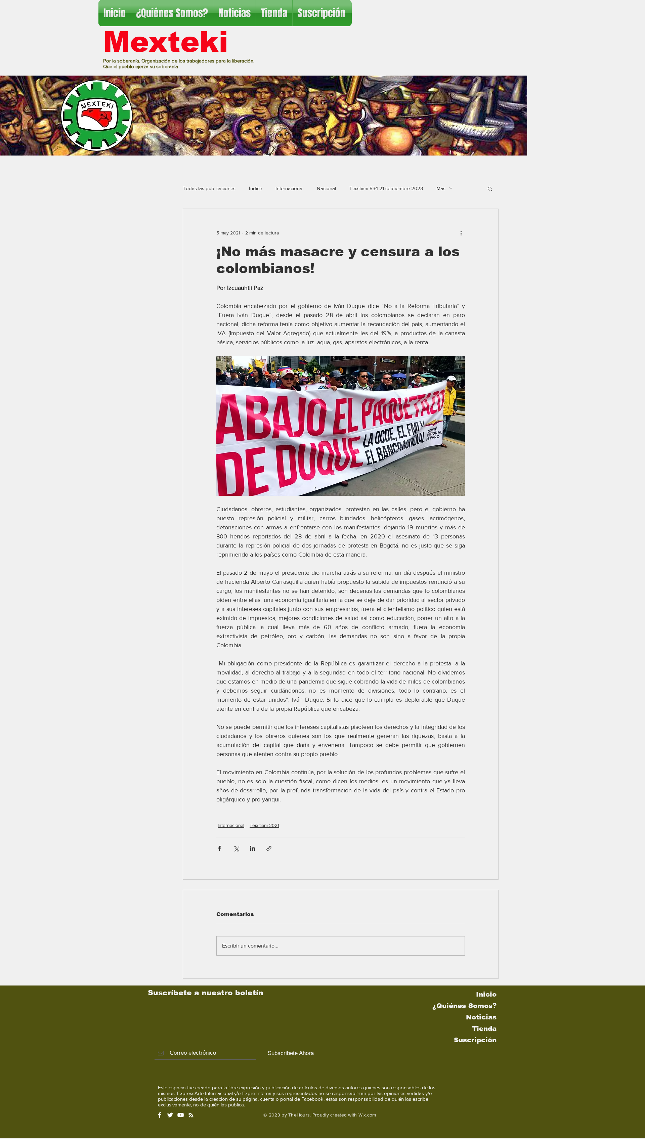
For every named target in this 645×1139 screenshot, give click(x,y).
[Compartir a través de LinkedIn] (252, 848)
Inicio (486, 994)
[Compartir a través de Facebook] (219, 848)
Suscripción (475, 1040)
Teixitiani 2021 (264, 825)
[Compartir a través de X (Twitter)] (236, 848)
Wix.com (367, 1115)
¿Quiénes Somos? (464, 1005)
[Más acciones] (461, 233)
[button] (490, 188)
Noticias (481, 1017)
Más (440, 188)
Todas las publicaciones (209, 188)
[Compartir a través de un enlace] (269, 848)
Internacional (289, 188)
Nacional (326, 188)
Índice (255, 188)
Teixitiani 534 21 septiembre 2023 (386, 188)
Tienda (484, 1028)
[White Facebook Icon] (160, 1115)
